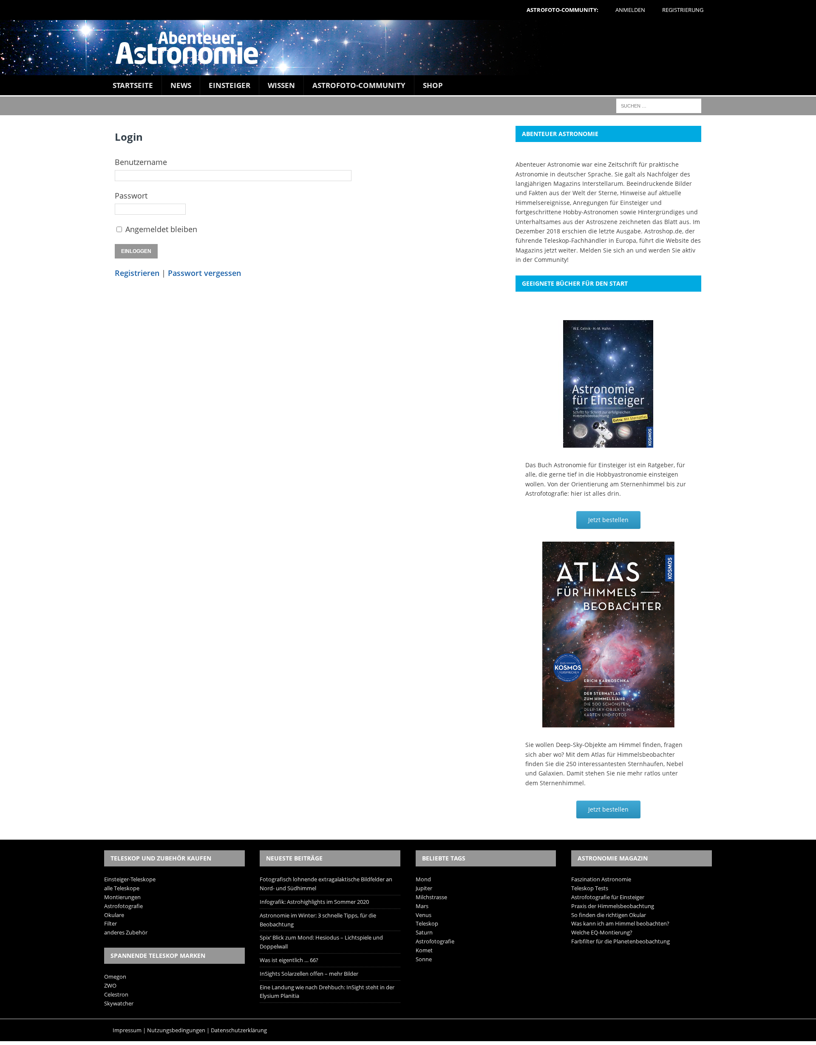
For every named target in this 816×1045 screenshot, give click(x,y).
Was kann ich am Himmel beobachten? (620, 923)
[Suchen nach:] (658, 105)
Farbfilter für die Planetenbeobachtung (620, 941)
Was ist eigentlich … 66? (289, 960)
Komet (424, 950)
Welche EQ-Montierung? (601, 932)
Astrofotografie (123, 906)
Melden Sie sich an (607, 250)
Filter (110, 923)
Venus (423, 915)
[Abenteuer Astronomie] (408, 47)
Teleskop (427, 923)
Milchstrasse (431, 897)
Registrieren (137, 273)
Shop (433, 85)
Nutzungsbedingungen (176, 1030)
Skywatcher (118, 1003)
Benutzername (141, 162)
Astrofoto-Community (358, 85)
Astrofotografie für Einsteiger (607, 897)
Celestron (116, 994)
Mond (423, 879)
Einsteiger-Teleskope (130, 879)
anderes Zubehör (125, 932)
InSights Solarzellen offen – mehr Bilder (309, 973)
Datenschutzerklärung (239, 1030)
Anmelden (630, 10)
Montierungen (122, 897)
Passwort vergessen (204, 273)
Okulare (114, 915)
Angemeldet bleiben (161, 229)
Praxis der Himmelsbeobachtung (612, 906)
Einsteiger (229, 85)
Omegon (115, 976)
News (180, 85)
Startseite (133, 85)
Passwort (131, 195)
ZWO (110, 985)
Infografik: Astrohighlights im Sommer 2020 (314, 902)
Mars (422, 906)
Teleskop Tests (589, 888)
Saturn (424, 932)
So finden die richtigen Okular (608, 915)
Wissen (281, 85)
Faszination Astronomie (601, 879)
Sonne (424, 959)
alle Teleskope (121, 888)
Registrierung (682, 10)
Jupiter (424, 888)
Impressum (127, 1030)
